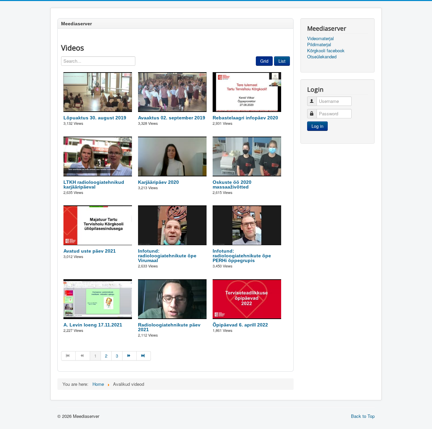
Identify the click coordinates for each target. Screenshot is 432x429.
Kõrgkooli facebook (326, 51)
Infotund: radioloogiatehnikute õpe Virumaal (167, 255)
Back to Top (363, 416)
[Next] (130, 356)
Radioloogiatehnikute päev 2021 (169, 327)
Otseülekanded (321, 57)
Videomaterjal (320, 38)
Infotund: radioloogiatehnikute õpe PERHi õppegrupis (242, 255)
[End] (144, 356)
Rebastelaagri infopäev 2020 (245, 117)
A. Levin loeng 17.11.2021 (92, 324)
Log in (317, 126)
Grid (264, 61)
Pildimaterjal (319, 44)
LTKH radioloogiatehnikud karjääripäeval (93, 184)
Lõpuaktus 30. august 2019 (94, 117)
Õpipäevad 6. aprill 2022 (240, 324)
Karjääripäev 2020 (158, 182)
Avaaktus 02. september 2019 (171, 117)
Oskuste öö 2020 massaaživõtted (232, 184)
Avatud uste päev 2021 (89, 251)
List (282, 61)
